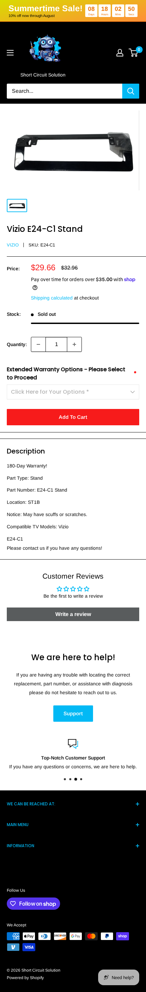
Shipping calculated (52, 298)
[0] (133, 53)
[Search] (130, 91)
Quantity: (17, 344)
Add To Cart (73, 417)
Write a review (73, 614)
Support (73, 713)
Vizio (13, 244)
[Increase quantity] (74, 344)
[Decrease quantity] (38, 344)
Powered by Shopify (25, 977)
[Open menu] (10, 52)
